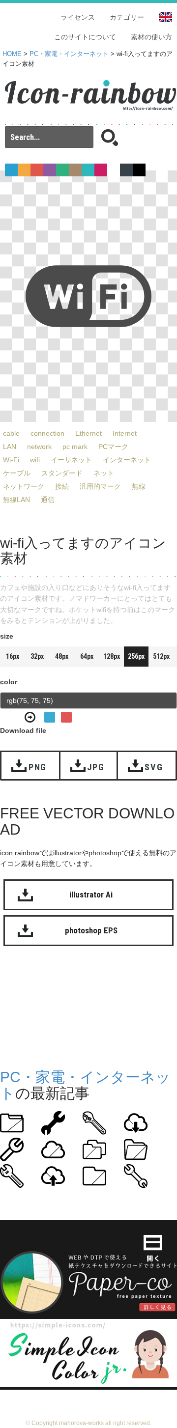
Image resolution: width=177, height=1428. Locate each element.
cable (11, 433)
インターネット (127, 460)
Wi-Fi (11, 460)
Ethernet (88, 433)
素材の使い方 (151, 37)
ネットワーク (23, 486)
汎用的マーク (100, 486)
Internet (125, 433)
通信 (48, 500)
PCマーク (113, 446)
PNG (38, 767)
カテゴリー (127, 17)
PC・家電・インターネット (69, 54)
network (39, 446)
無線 (139, 486)
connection (47, 433)
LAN (9, 446)
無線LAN (16, 500)
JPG (96, 767)
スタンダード (62, 473)
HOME (12, 54)
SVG (154, 767)
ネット (103, 473)
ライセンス (77, 17)
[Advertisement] (88, 1010)
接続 (62, 486)
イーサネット (71, 460)
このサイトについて (85, 37)
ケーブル (16, 473)
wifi (35, 460)
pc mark (75, 446)
